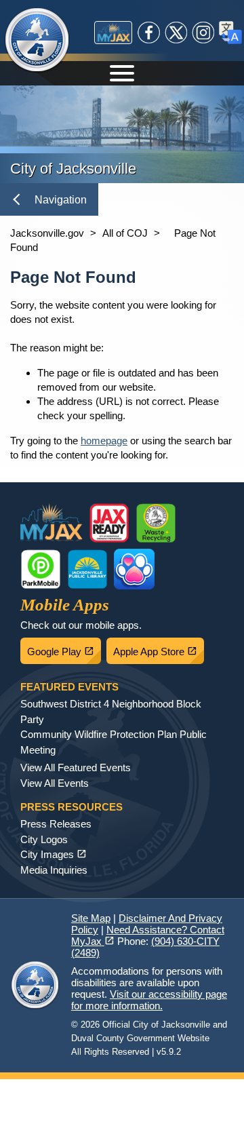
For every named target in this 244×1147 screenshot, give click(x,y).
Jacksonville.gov (47, 233)
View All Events (54, 783)
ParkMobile (40, 569)
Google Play (64, 647)
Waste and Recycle (156, 523)
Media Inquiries (53, 870)
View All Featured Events (75, 767)
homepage (104, 440)
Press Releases (56, 824)
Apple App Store (158, 647)
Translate (230, 32)
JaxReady (109, 523)
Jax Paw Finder (134, 569)
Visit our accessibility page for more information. (149, 999)
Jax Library (87, 569)
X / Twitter (176, 32)
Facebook (149, 32)
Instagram (203, 32)
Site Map (90, 918)
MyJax (113, 32)
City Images (53, 854)
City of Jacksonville (45, 41)
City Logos (44, 839)
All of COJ (125, 233)
